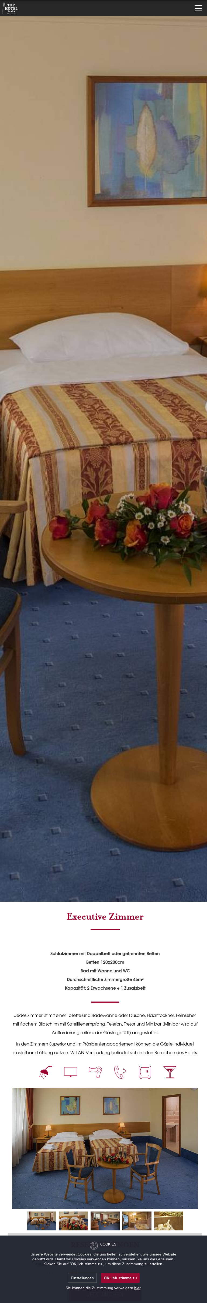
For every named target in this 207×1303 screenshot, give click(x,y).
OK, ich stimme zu (120, 1278)
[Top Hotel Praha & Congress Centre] (10, 7)
